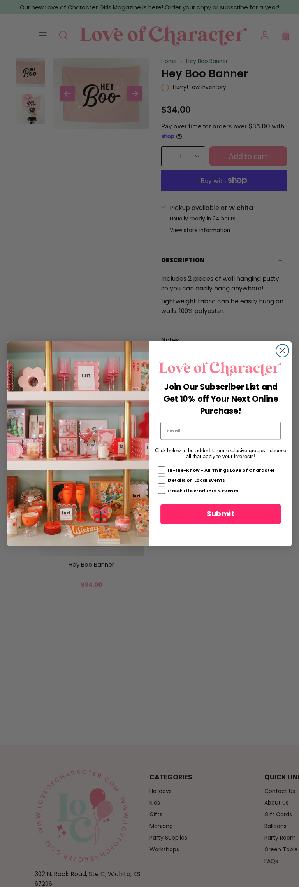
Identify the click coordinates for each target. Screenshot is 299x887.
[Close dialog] (282, 350)
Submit (220, 514)
